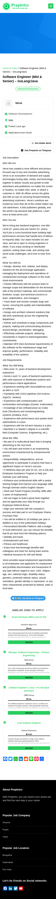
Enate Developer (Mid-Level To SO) (29, 617)
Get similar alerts (43, 143)
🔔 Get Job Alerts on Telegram (29, 598)
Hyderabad (8, 862)
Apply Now (29, 642)
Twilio (5, 837)
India (10, 120)
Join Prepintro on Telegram (37, 150)
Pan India (7, 869)
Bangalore (7, 855)
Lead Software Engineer (29, 723)
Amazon (6, 822)
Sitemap (7, 804)
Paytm (5, 830)
